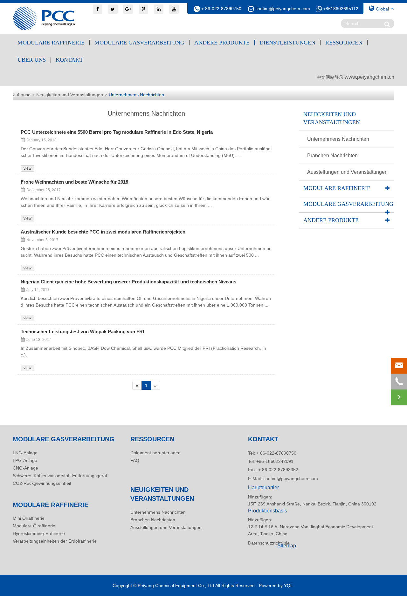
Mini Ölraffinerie (29, 518)
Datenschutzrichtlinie (260, 542)
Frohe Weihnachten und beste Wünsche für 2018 (74, 182)
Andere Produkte (222, 42)
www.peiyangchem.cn (369, 77)
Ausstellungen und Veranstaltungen (347, 172)
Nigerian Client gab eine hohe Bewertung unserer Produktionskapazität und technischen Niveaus (128, 282)
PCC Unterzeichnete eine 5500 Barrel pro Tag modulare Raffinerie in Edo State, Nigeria (117, 132)
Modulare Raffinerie (51, 42)
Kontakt (69, 60)
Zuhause (22, 94)
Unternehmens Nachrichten (136, 94)
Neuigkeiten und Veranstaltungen (69, 94)
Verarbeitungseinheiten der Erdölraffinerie (55, 541)
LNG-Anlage (25, 452)
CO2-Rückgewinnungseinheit (42, 483)
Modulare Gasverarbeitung (139, 42)
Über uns (31, 60)
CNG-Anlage (25, 468)
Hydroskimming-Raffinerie (39, 533)
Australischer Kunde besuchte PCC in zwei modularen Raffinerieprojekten (103, 232)
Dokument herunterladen (155, 452)
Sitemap (286, 545)
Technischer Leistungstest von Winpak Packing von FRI (82, 331)
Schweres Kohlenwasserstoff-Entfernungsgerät (60, 475)
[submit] (387, 24)
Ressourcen (343, 42)
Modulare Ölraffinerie (34, 525)
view (27, 168)
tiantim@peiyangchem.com (282, 8)
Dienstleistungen (287, 42)
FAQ (134, 460)
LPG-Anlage (25, 460)
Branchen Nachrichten (332, 155)
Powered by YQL (276, 585)
